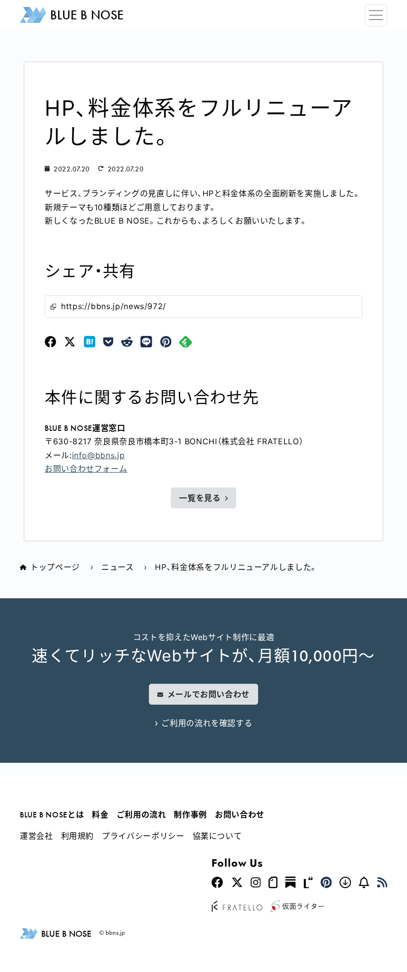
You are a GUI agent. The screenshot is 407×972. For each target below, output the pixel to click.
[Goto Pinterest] (326, 883)
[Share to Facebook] (50, 342)
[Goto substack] (290, 883)
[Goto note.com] (273, 883)
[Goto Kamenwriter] (297, 907)
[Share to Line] (146, 342)
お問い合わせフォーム (86, 469)
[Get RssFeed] (382, 883)
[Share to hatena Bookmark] (89, 342)
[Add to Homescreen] (345, 883)
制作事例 (190, 814)
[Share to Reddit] (127, 342)
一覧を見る (199, 498)
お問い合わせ (240, 814)
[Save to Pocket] (108, 342)
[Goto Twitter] (237, 883)
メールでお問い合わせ (208, 694)
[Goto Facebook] (217, 883)
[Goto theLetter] (308, 883)
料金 (100, 814)
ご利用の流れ (141, 814)
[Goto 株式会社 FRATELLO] (237, 907)
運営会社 (36, 836)
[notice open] (364, 883)
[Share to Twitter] (69, 342)
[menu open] (376, 15)
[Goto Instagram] (256, 883)
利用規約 (77, 836)
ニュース (117, 567)
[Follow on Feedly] (185, 342)
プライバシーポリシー (143, 836)
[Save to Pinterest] (166, 342)
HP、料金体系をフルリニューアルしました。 (236, 567)
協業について (217, 836)
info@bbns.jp (98, 455)
